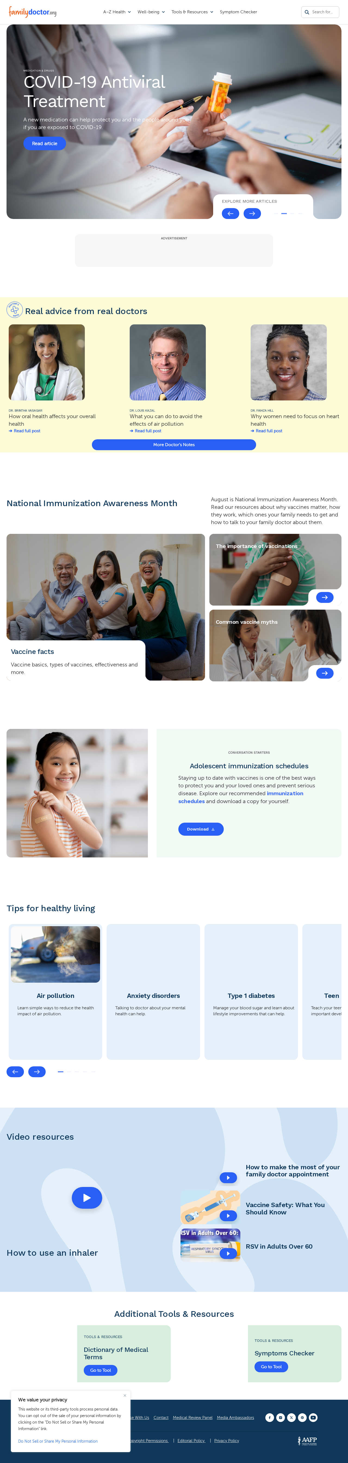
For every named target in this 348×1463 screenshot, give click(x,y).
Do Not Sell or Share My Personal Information (58, 1441)
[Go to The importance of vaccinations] (325, 597)
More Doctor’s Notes (174, 444)
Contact (161, 1417)
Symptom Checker (238, 12)
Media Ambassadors (235, 1417)
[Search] (307, 12)
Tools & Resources (190, 12)
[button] (87, 1197)
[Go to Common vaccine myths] (325, 673)
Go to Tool (100, 1370)
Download (198, 829)
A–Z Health (114, 12)
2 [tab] (284, 213)
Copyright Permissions (147, 1441)
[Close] (125, 1395)
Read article (44, 132)
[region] (70, 1421)
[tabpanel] (55, 992)
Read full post (27, 431)
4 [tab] (300, 213)
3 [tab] (292, 213)
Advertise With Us (133, 1417)
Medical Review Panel (193, 1417)
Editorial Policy (192, 1441)
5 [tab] (93, 1071)
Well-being (148, 12)
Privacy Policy (226, 1441)
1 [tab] (276, 213)
